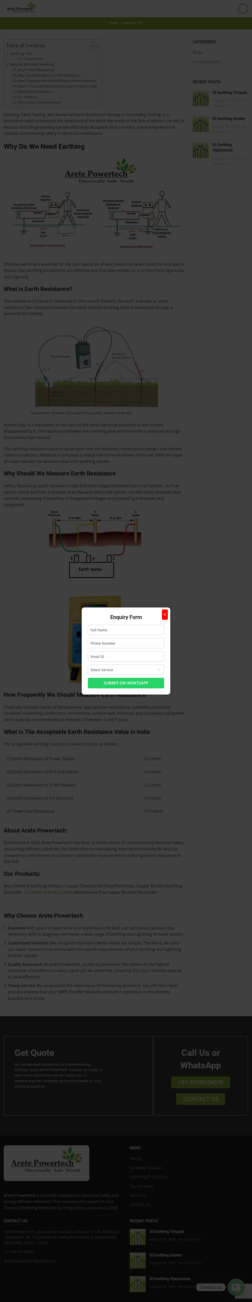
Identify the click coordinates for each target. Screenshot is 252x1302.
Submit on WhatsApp (126, 683)
